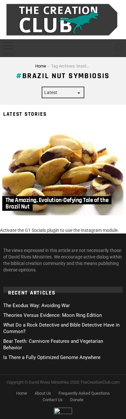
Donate (76, 399)
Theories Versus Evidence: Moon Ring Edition (52, 315)
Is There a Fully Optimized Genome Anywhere (51, 357)
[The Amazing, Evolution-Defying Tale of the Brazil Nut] (63, 170)
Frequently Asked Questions (84, 393)
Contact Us (53, 399)
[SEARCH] (119, 48)
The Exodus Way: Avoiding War (36, 305)
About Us (43, 393)
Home (21, 393)
